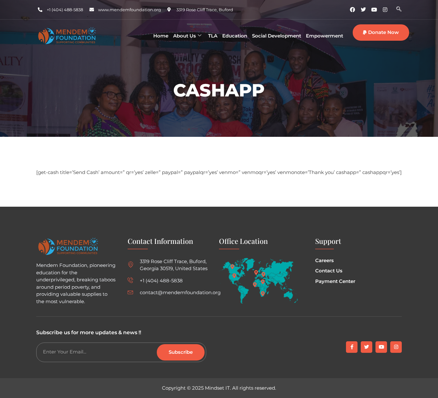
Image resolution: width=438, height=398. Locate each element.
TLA (212, 36)
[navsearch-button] (398, 9)
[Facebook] (352, 9)
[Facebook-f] (352, 347)
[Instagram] (385, 9)
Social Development (276, 36)
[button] (381, 32)
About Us (184, 36)
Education (234, 36)
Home (160, 36)
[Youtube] (374, 9)
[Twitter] (363, 9)
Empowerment (324, 36)
